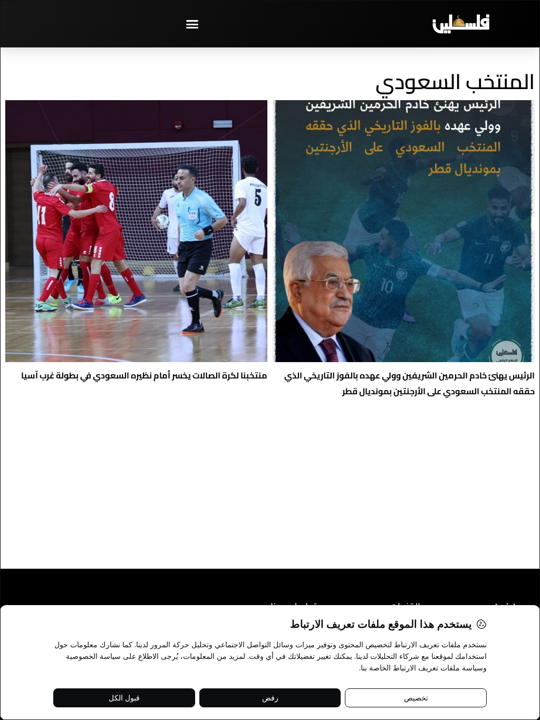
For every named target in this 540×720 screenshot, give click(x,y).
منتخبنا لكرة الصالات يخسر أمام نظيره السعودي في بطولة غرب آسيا (144, 375)
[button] (192, 24)
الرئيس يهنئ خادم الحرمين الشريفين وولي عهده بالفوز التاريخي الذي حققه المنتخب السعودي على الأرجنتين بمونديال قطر (409, 383)
